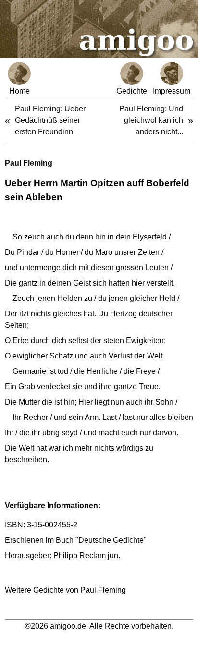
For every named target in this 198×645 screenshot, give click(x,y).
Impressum (171, 91)
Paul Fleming (28, 163)
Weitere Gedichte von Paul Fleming (65, 590)
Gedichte (131, 91)
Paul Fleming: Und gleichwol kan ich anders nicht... (151, 120)
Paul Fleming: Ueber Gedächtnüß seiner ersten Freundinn (50, 120)
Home (19, 91)
